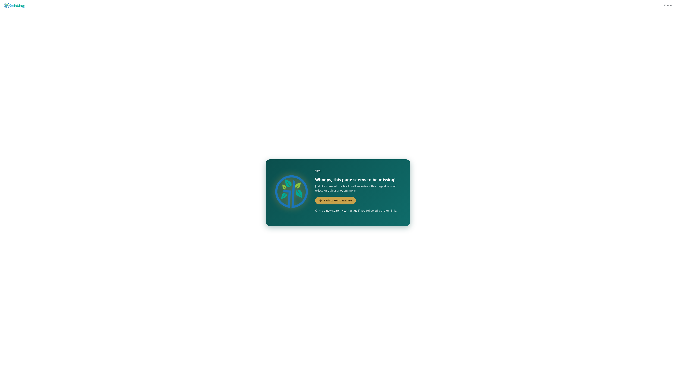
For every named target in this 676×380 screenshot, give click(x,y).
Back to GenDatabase (338, 200)
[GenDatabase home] (14, 5)
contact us (350, 211)
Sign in (668, 5)
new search (333, 211)
